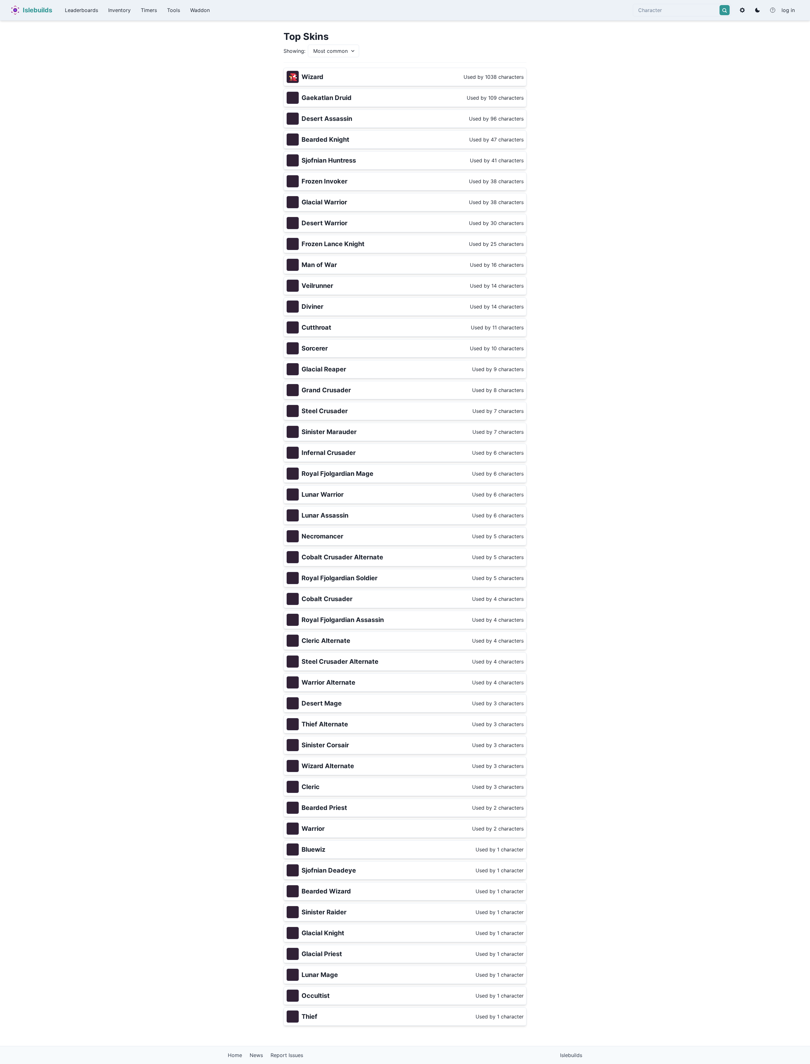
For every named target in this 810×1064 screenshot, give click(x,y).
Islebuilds (37, 10)
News (256, 1055)
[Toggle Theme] (757, 10)
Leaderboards (81, 10)
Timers (149, 10)
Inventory (119, 10)
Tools (173, 10)
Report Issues (287, 1055)
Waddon (200, 10)
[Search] (725, 10)
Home (235, 1055)
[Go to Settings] (742, 10)
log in (788, 10)
